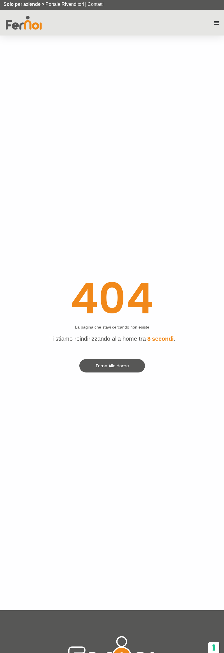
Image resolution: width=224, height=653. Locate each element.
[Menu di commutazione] (217, 23)
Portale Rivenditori (65, 4)
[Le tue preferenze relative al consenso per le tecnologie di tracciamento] (213, 647)
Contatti (96, 4)
